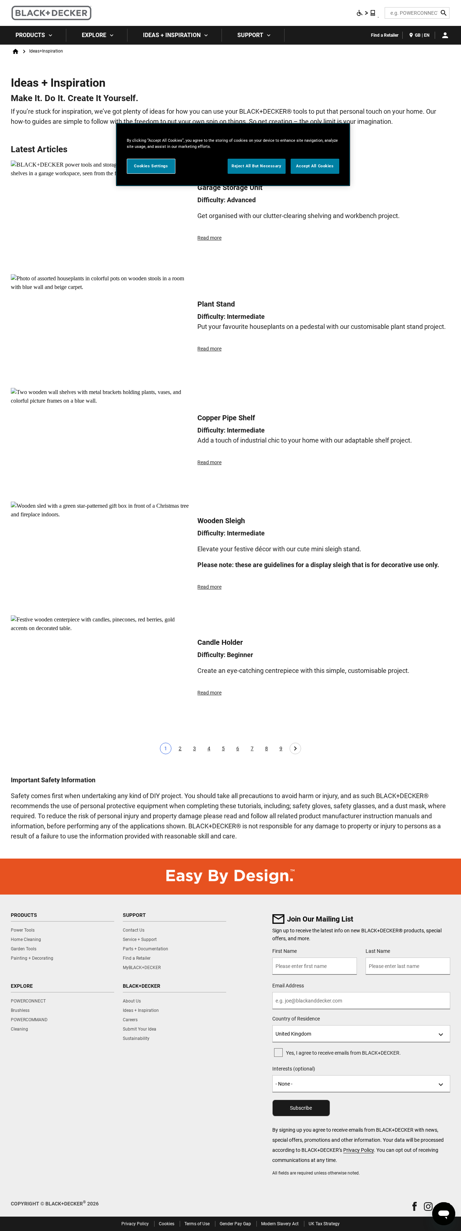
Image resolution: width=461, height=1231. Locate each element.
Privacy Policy (358, 1150)
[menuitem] (33, 35)
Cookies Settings (151, 165)
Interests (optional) (293, 1069)
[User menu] (445, 35)
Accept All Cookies (315, 165)
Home (15, 51)
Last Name (378, 951)
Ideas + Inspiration (172, 35)
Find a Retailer (384, 35)
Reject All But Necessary (257, 165)
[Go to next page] (295, 748)
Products (30, 35)
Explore (94, 35)
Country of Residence (296, 1019)
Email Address (288, 985)
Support (250, 35)
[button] (414, 1206)
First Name (284, 951)
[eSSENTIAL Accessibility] (366, 13)
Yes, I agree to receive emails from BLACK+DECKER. (343, 1053)
